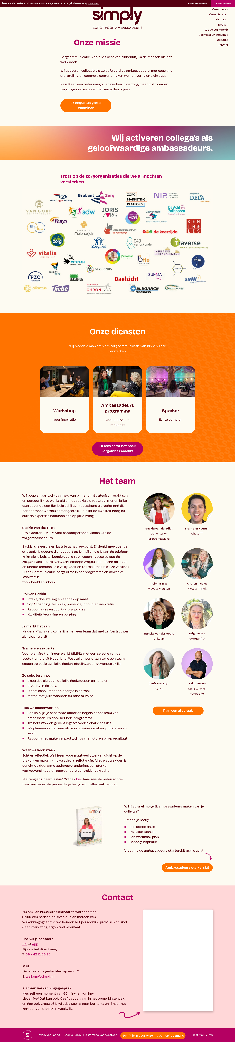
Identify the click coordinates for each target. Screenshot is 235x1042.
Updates (222, 40)
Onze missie (220, 9)
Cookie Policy (72, 1035)
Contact (223, 45)
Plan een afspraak (178, 711)
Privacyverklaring (48, 1035)
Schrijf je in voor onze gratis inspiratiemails (153, 1035)
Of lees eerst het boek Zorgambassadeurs (117, 448)
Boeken (223, 24)
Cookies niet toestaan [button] (197, 3)
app (35, 944)
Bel (24, 944)
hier (79, 779)
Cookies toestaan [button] (223, 3)
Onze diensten (218, 14)
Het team (222, 19)
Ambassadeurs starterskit (187, 868)
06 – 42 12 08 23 (38, 954)
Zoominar (213, 35)
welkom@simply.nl (40, 976)
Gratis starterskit (216, 29)
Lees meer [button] (93, 3)
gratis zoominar (85, 105)
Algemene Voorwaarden (101, 1035)
